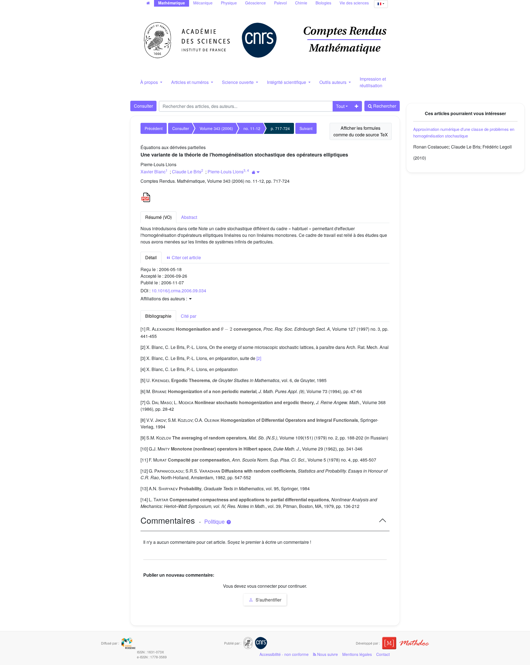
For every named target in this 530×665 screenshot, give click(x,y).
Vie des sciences (354, 3)
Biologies (323, 3)
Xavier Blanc (153, 171)
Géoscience (255, 3)
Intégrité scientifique (287, 82)
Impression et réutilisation (373, 82)
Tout (340, 106)
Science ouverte (238, 82)
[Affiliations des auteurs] (256, 172)
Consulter (143, 106)
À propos (149, 82)
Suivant (306, 128)
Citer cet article (186, 257)
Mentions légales (357, 654)
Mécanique (203, 3)
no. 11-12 (251, 128)
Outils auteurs (333, 82)
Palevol (280, 3)
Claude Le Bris (186, 171)
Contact (383, 654)
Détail (151, 257)
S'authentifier (268, 600)
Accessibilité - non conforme (284, 654)
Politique (215, 521)
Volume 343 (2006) (216, 128)
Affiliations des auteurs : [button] (164, 298)
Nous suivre (327, 654)
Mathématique (171, 3)
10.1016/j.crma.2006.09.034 (179, 290)
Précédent (154, 128)
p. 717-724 (280, 128)
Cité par (188, 316)
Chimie (301, 3)
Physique (229, 3)
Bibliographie (158, 316)
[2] (258, 358)
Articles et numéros (190, 82)
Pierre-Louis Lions (225, 171)
